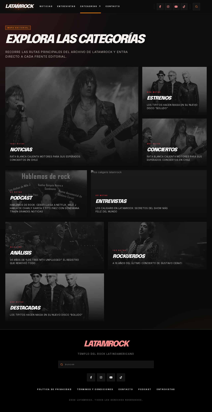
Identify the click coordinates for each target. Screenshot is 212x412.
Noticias (46, 6)
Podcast (144, 389)
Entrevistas (66, 6)
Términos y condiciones (95, 389)
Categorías (88, 6)
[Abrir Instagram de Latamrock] (168, 6)
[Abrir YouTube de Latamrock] (176, 6)
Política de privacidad (54, 389)
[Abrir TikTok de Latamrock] (184, 6)
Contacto (113, 6)
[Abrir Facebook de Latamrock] (160, 6)
